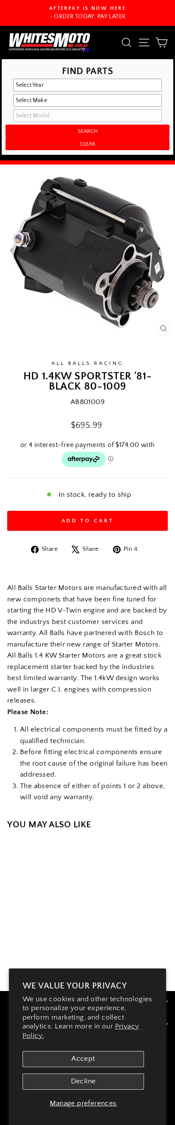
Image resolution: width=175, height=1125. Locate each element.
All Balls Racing (87, 363)
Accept (83, 1058)
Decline (83, 1081)
